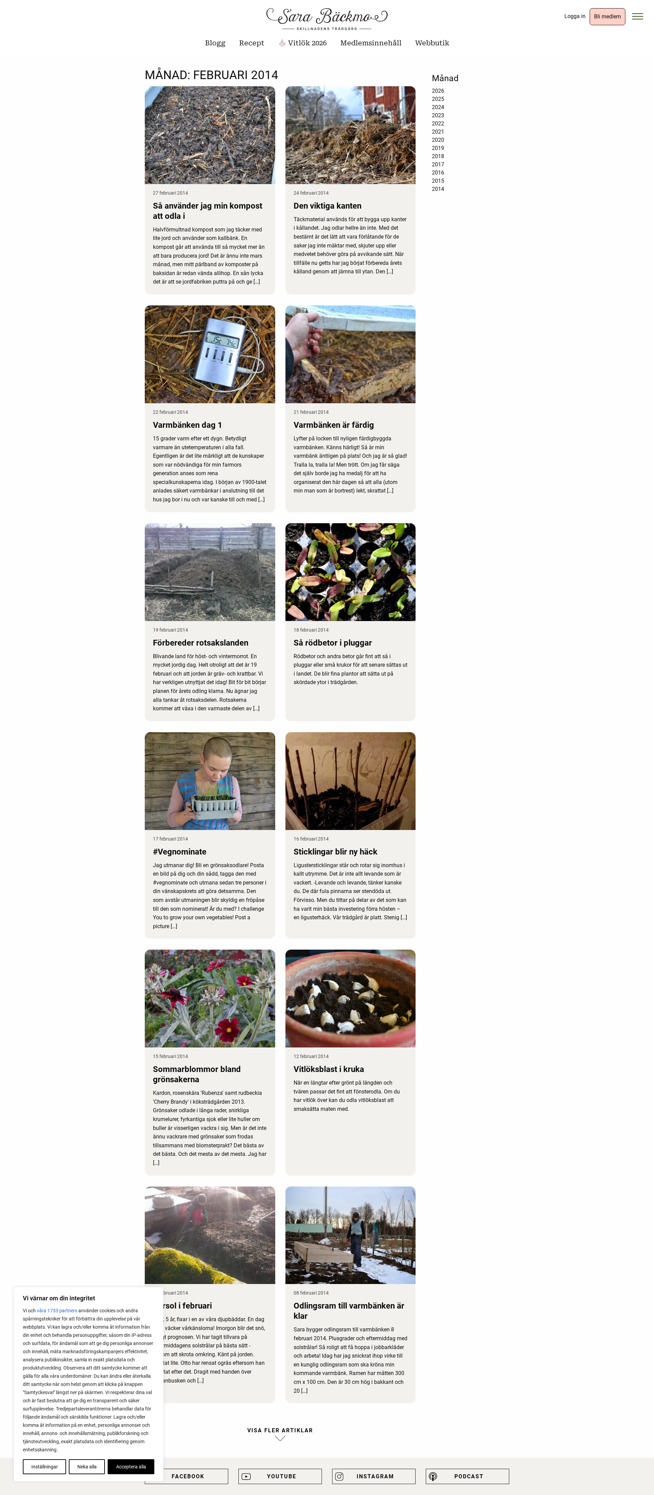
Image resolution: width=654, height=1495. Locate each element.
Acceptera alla (131, 1466)
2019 (438, 148)
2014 (438, 189)
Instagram (375, 1476)
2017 (438, 164)
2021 (438, 132)
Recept (251, 43)
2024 (438, 107)
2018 (438, 156)
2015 (438, 181)
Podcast (469, 1476)
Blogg (215, 43)
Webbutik (432, 43)
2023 (438, 115)
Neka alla (87, 1466)
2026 (438, 91)
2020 (438, 140)
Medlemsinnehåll (371, 43)
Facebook (188, 1476)
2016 (438, 172)
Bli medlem (607, 16)
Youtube (281, 1476)
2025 (438, 99)
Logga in (575, 16)
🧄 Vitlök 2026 (302, 43)
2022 (438, 123)
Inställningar (44, 1466)
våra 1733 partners (57, 1310)
